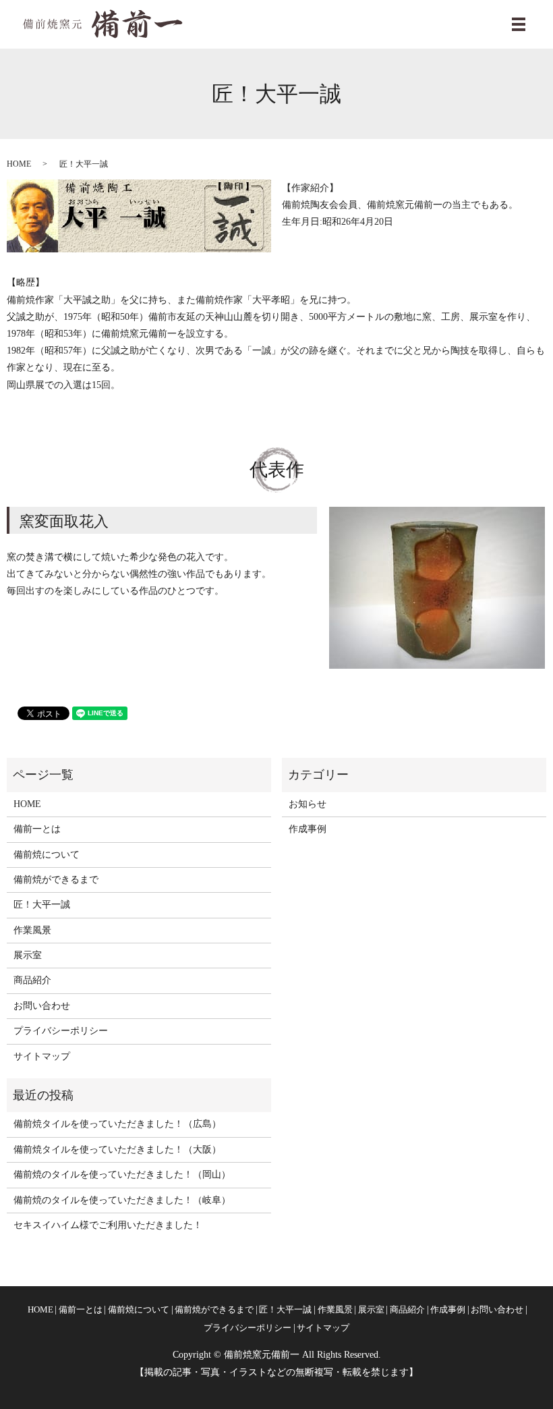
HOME (19, 164)
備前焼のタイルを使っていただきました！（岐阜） (122, 1200)
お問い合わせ (41, 1006)
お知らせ (307, 804)
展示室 (27, 955)
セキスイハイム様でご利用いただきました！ (107, 1225)
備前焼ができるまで (55, 880)
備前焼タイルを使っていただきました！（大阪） (117, 1149)
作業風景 (32, 930)
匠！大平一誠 (41, 905)
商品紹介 (32, 980)
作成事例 (307, 829)
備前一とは (37, 829)
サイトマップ (41, 1056)
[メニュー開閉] (518, 24)
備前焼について (46, 855)
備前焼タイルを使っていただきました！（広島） (117, 1124)
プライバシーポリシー (60, 1031)
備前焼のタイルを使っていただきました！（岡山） (122, 1174)
